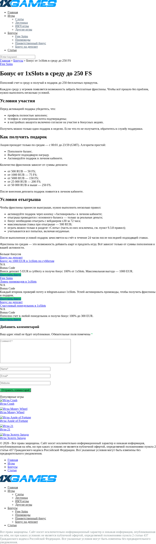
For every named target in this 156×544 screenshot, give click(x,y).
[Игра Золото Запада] (14, 434)
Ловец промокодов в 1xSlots (18, 281)
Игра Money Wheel (12, 412)
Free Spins (21, 36)
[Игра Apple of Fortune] (15, 417)
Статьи (12, 50)
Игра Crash (7, 403)
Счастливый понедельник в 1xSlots (23, 305)
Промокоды (22, 39)
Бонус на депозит (26, 46)
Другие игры (23, 29)
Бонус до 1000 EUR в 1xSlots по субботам (27, 261)
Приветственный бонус (30, 43)
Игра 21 (5, 429)
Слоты (19, 19)
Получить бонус (10, 274)
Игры (11, 15)
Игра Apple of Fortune (14, 420)
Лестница (21, 22)
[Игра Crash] (8, 400)
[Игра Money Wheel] (13, 408)
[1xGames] (28, 5)
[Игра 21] (6, 426)
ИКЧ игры (22, 26)
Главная (13, 12)
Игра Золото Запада (13, 438)
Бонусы (13, 33)
